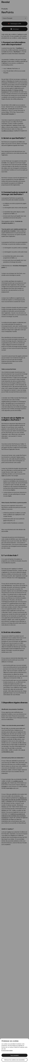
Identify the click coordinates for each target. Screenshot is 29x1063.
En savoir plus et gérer (7, 1050)
